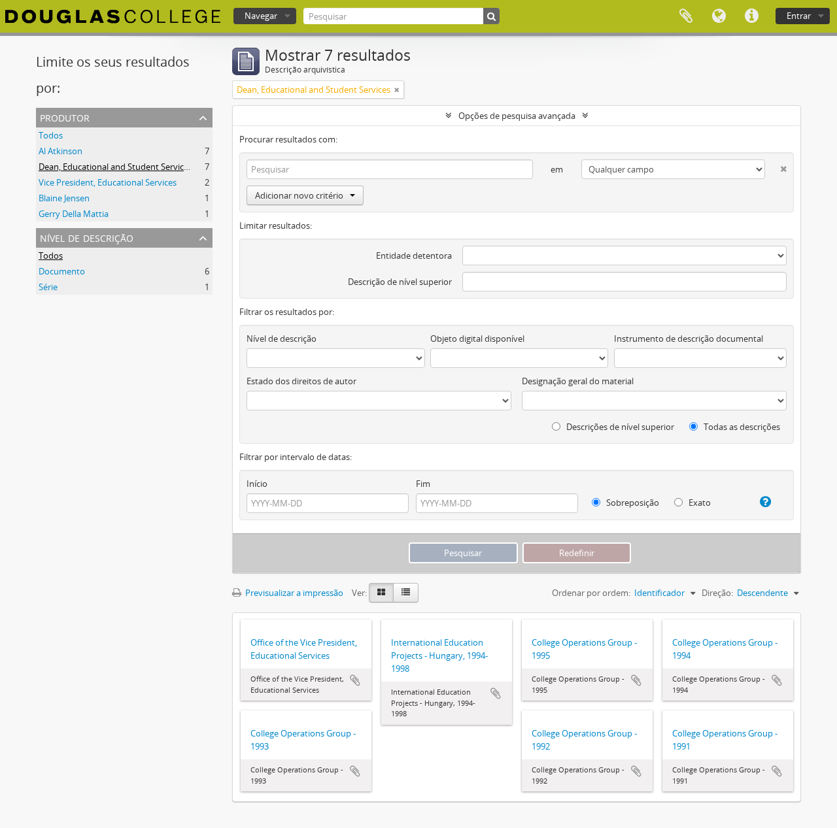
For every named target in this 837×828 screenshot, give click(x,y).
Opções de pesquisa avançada (516, 116)
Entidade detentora (414, 255)
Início (257, 483)
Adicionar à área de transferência (355, 680)
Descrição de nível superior (400, 282)
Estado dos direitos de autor (301, 381)
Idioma (718, 16)
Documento (62, 271)
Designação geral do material (578, 381)
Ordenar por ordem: (591, 593)
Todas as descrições (741, 427)
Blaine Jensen (64, 198)
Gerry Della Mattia (74, 214)
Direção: (717, 593)
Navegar (261, 16)
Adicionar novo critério (299, 195)
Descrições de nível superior (619, 427)
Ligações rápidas (751, 16)
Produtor (65, 116)
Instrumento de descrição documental (688, 338)
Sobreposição (631, 502)
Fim (423, 483)
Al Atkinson (60, 151)
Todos (51, 135)
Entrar (799, 16)
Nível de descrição (86, 237)
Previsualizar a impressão (293, 593)
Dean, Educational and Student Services (115, 167)
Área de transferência (686, 16)
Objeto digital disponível (477, 338)
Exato (699, 502)
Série (48, 287)
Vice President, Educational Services (108, 182)
